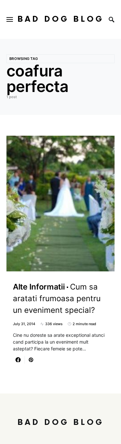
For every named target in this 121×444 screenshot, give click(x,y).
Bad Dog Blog (60, 19)
